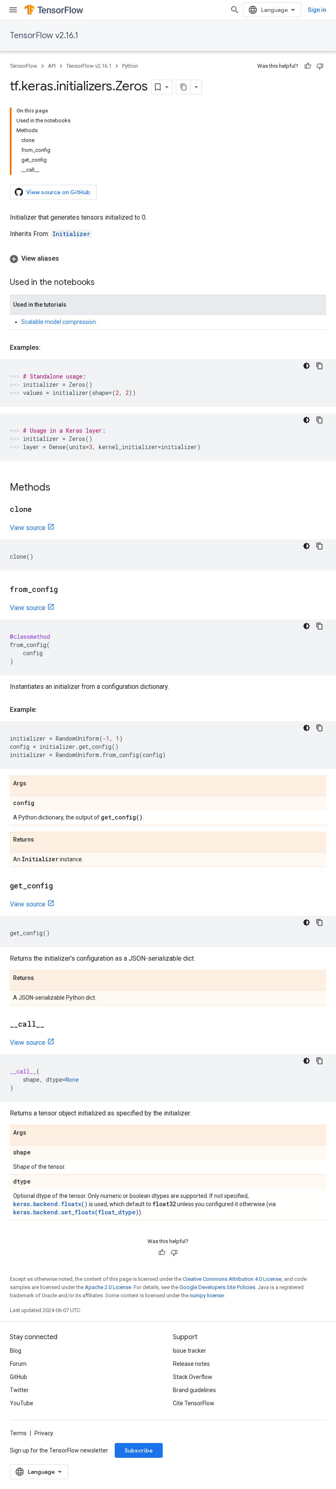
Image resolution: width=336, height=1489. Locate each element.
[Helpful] (308, 66)
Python (130, 66)
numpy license (207, 1295)
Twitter (19, 1390)
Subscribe (139, 1450)
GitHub (18, 1377)
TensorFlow (23, 66)
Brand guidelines (194, 1390)
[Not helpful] (320, 66)
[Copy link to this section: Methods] (58, 488)
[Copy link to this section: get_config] (61, 886)
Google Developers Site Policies (217, 1287)
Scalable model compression (58, 322)
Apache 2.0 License (108, 1287)
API (52, 66)
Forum (18, 1364)
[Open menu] (13, 10)
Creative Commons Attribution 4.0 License (232, 1279)
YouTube (21, 1403)
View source (27, 528)
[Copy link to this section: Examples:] (49, 348)
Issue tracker (189, 1350)
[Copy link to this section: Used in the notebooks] (103, 283)
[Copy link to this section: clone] (40, 510)
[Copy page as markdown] (183, 87)
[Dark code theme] (306, 365)
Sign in (317, 10)
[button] (168, 259)
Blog (15, 1350)
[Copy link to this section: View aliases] (67, 259)
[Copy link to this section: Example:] (45, 710)
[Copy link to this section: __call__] (52, 1025)
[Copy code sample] (319, 365)
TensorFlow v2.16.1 (44, 35)
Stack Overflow (192, 1377)
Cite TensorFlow (193, 1403)
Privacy (43, 1433)
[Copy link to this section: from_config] (66, 590)
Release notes (191, 1364)
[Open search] (235, 10)
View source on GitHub (58, 192)
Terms (18, 1433)
